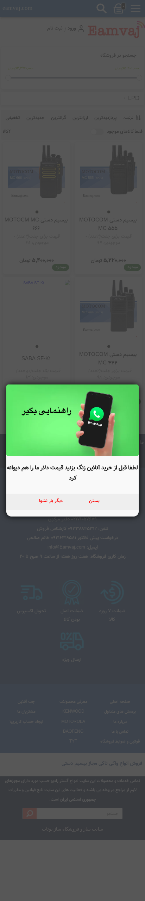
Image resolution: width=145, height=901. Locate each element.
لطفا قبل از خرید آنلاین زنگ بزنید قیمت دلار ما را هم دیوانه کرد (72, 473)
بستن (94, 501)
